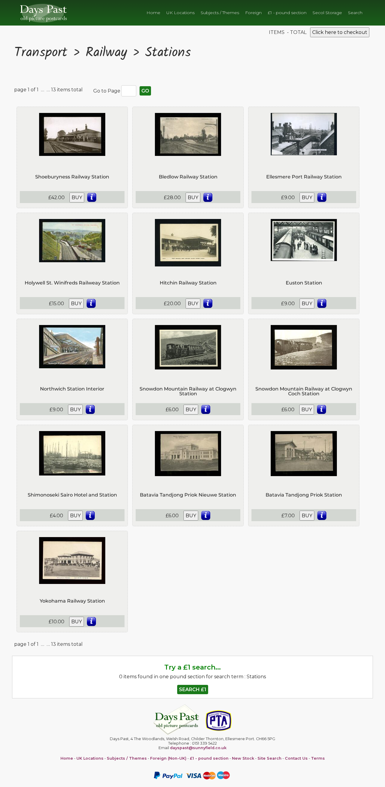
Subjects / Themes (220, 12)
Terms (318, 758)
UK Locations (180, 12)
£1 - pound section (287, 12)
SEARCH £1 (192, 689)
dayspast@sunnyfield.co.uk (198, 748)
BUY (77, 197)
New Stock (243, 758)
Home (153, 12)
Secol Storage (327, 12)
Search (355, 12)
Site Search (269, 758)
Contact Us (296, 758)
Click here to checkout (339, 32)
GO (145, 91)
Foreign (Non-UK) (168, 758)
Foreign (253, 12)
